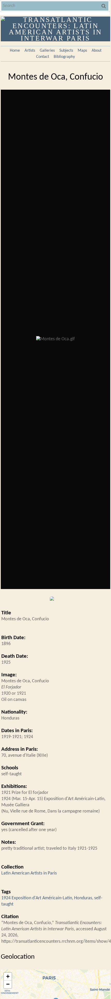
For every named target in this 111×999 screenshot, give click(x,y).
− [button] (8, 984)
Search (104, 6)
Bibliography (64, 57)
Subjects (66, 51)
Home (15, 51)
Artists (30, 51)
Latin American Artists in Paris (29, 873)
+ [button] (8, 976)
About (96, 51)
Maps (82, 51)
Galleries (47, 51)
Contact (42, 57)
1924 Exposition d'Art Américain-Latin (36, 898)
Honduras (83, 898)
